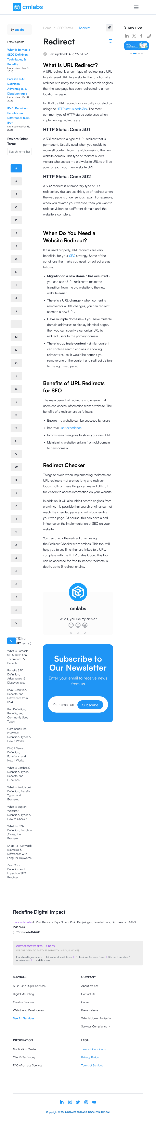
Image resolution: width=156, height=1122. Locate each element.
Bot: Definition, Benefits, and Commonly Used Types (17, 715)
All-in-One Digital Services (29, 985)
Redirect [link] (84, 28)
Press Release (89, 1010)
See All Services (23, 1018)
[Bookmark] (110, 41)
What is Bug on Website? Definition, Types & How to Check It (19, 813)
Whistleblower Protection (96, 1018)
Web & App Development (28, 1010)
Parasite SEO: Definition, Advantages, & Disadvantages (16, 676)
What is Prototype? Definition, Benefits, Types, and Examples (19, 793)
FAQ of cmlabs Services (27, 1065)
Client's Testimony (24, 1057)
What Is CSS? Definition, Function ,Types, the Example (19, 832)
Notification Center (24, 1049)
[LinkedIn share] (126, 35)
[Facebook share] (141, 35)
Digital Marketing (23, 994)
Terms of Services (92, 1065)
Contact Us (88, 994)
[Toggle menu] (136, 7)
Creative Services (23, 1002)
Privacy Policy (90, 1057)
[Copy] (109, 27)
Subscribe (90, 705)
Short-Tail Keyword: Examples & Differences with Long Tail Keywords (19, 851)
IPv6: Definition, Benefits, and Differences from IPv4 (17, 696)
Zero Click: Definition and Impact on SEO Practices (16, 871)
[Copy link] (148, 35)
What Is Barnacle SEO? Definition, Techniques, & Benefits (17, 657)
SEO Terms (65, 28)
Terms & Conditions (93, 1049)
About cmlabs (89, 985)
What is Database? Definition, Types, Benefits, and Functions (18, 774)
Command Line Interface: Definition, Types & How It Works (19, 735)
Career (85, 1002)
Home (47, 28)
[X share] (134, 35)
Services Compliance (94, 1026)
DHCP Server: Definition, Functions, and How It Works (16, 754)
